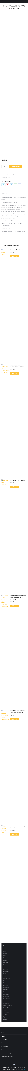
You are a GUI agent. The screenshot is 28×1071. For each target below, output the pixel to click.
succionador (6, 1003)
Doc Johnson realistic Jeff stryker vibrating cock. (18, 711)
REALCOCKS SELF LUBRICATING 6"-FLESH (17, 366)
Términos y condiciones (7, 1056)
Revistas (5, 1001)
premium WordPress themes (19, 1067)
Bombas (5, 960)
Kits (4, 980)
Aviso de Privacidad (6, 1054)
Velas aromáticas (7, 1005)
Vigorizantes (6, 1016)
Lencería (5, 982)
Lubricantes (6, 987)
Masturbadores (7, 992)
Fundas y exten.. (7, 973)
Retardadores (6, 998)
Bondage (5, 962)
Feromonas (6, 971)
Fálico (11, 174)
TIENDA (3, 1036)
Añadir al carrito (15, 167)
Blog (2, 1049)
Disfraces (5, 969)
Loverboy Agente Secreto (17, 250)
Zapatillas (5, 1019)
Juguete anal (6, 978)
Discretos (7, 1012)
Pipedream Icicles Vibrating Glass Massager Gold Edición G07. (18, 597)
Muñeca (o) (6, 994)
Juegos (5, 976)
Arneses (5, 953)
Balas (4, 955)
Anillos (4, 951)
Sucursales (4, 1039)
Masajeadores (6, 989)
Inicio (2, 1032)
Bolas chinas (6, 958)
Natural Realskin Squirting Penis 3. (17, 827)
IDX (24, 1069)
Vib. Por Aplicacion (7, 1007)
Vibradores (15, 174)
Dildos (8, 174)
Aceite (4, 948)
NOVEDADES (6, 996)
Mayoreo (3, 1043)
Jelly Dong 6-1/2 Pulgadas (17, 480)
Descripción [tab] (4, 193)
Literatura (5, 985)
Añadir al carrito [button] (14, 256)
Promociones (4, 1046)
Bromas (5, 964)
